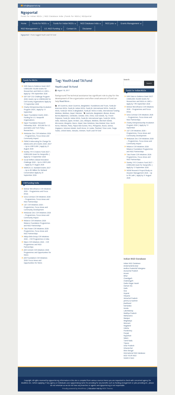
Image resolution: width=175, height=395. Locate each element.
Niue (108, 123)
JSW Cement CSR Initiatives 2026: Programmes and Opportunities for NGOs (37, 252)
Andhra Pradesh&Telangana (134, 268)
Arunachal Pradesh (131, 271)
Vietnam (82, 130)
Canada (81, 116)
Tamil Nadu (128, 340)
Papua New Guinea (80, 126)
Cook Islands (99, 116)
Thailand (98, 128)
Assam (126, 273)
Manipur (127, 318)
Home (23, 23)
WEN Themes (107, 388)
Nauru (74, 123)
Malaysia (87, 121)
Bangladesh (85, 106)
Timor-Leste (106, 128)
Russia (104, 126)
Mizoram (127, 323)
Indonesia (63, 121)
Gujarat (126, 293)
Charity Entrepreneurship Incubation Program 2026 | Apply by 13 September (140, 125)
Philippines (97, 126)
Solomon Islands (70, 128)
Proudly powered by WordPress (74, 388)
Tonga (114, 128)
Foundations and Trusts (99, 106)
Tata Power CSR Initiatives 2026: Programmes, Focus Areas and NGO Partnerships (139, 157)
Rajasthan (127, 335)
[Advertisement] (87, 54)
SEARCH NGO (129, 358)
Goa (125, 291)
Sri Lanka (90, 128)
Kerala (126, 308)
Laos (81, 121)
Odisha (126, 328)
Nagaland (127, 325)
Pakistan (78, 113)
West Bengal (128, 350)
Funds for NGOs (39, 23)
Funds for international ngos (91, 118)
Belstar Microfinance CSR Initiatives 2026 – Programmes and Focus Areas (140, 109)
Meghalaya (128, 321)
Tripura (126, 343)
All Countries (63, 106)
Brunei (112, 113)
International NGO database (134, 353)
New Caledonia (89, 123)
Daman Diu (128, 286)
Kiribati (76, 121)
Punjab (126, 333)
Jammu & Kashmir (131, 301)
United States (66, 130)
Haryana (127, 296)
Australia (89, 113)
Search (126, 79)
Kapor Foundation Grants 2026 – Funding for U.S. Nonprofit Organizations (36, 117)
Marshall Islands (105, 121)
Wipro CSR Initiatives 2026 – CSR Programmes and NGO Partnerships (36, 244)
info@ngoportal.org (31, 6)
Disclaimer (87, 28)
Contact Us (71, 28)
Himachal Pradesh (131, 298)
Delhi (126, 288)
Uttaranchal (128, 348)
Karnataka (127, 306)
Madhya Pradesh (130, 313)
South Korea (81, 128)
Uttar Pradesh (129, 345)
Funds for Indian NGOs (63, 23)
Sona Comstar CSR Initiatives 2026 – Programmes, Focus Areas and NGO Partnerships (140, 117)
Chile (87, 116)
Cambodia (73, 116)
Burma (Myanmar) (62, 116)
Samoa (110, 126)
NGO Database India (89, 23)
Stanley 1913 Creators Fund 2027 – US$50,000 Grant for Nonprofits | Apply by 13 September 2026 (140, 165)
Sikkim (126, 338)
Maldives (58, 113)
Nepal (72, 113)
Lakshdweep (128, 311)
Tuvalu (57, 130)
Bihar (126, 276)
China (92, 116)
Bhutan (106, 113)
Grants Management (130, 23)
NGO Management (29, 28)
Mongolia (67, 123)
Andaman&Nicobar (131, 266)
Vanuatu (75, 130)
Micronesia (59, 123)
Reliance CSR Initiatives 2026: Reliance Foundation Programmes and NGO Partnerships (140, 149)
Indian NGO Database (132, 263)
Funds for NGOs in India (93, 111)
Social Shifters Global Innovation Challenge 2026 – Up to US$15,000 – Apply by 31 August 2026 (37, 162)
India (57, 121)
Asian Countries (74, 106)
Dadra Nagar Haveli (131, 283)
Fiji (106, 116)
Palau (70, 126)
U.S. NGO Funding (52, 28)
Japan (70, 121)
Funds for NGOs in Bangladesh (71, 111)
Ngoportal (29, 12)
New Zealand (100, 123)
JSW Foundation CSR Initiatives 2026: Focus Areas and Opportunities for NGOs (35, 260)
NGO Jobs (109, 23)
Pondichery (128, 330)
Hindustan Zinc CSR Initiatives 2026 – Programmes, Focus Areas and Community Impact (140, 141)
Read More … (65, 101)
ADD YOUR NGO (130, 355)
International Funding (111, 111)
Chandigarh (128, 278)
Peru (90, 126)
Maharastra (128, 316)
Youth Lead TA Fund (66, 86)
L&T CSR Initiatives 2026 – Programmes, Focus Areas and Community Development (138, 133)
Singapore (59, 128)
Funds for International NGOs (97, 108)
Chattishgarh (128, 281)
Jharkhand (127, 303)
